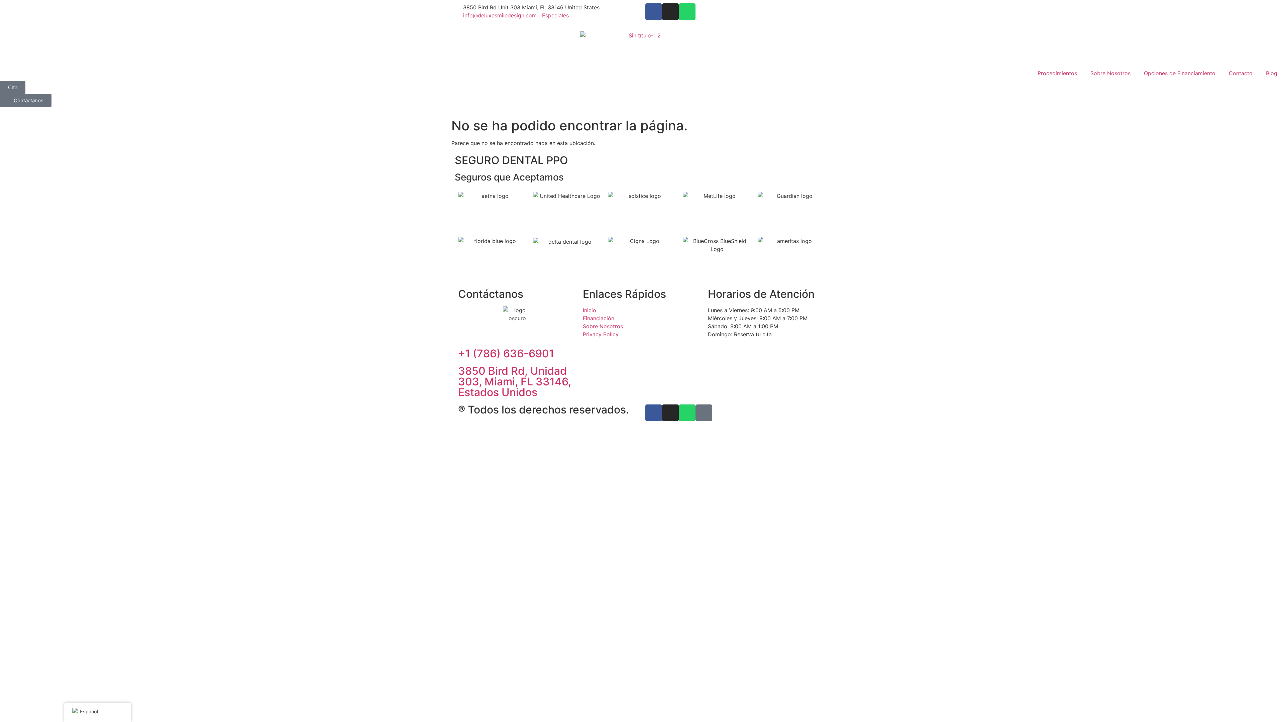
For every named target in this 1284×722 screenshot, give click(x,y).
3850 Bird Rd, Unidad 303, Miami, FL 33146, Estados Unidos (514, 381)
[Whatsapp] (687, 11)
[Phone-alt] (704, 412)
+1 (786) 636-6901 (506, 353)
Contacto (1241, 73)
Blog (1271, 73)
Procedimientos (1057, 73)
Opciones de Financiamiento (1179, 73)
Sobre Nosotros (1110, 73)
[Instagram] (670, 11)
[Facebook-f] (653, 11)
